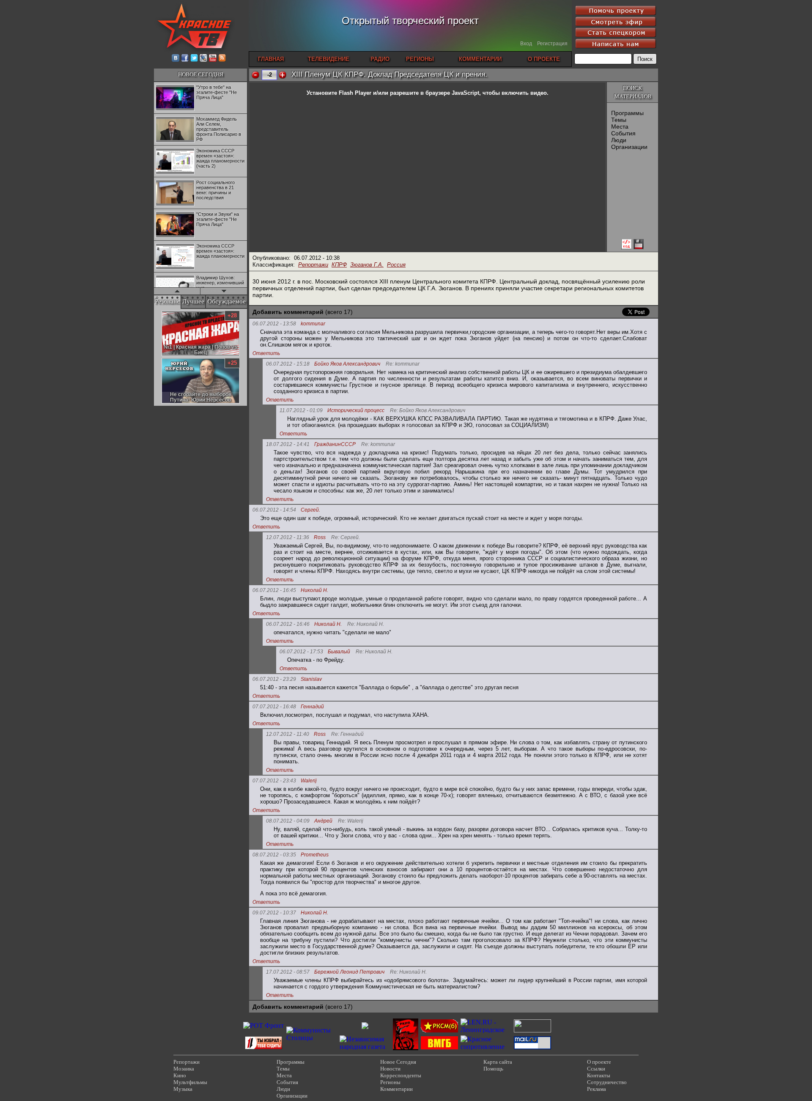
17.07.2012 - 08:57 (288, 972)
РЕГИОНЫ (420, 59)
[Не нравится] (255, 75)
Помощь (493, 1068)
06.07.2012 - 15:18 (288, 364)
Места (619, 126)
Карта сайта (497, 1062)
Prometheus (315, 855)
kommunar (313, 324)
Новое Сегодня (398, 1062)
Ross (320, 537)
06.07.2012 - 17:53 (301, 652)
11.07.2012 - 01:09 (301, 410)
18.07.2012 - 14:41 (288, 444)
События (623, 133)
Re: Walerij (350, 821)
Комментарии (396, 1089)
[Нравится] (282, 75)
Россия (396, 264)
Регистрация (552, 44)
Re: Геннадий (347, 734)
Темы (618, 119)
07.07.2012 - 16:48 (274, 707)
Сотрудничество (607, 1082)
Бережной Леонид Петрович (349, 972)
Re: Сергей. (345, 537)
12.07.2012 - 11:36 (287, 537)
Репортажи (313, 264)
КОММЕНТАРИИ (480, 59)
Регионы (390, 1082)
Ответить (266, 353)
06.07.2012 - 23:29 (274, 679)
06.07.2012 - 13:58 (274, 324)
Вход (526, 44)
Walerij (309, 781)
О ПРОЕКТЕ (544, 59)
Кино (179, 1075)
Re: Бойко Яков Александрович (427, 410)
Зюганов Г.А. (367, 264)
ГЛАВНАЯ (271, 59)
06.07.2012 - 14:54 (274, 510)
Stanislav (311, 679)
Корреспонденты (400, 1075)
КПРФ (339, 264)
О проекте (599, 1062)
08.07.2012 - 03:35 (274, 855)
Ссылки (596, 1068)
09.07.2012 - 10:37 (274, 913)
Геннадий (312, 707)
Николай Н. (314, 590)
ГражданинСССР (335, 444)
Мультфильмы (190, 1082)
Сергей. (310, 510)
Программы (627, 113)
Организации (629, 146)
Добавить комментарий (288, 311)
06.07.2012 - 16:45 (274, 590)
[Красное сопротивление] (486, 1046)
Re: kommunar (403, 364)
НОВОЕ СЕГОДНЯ (200, 74)
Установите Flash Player (339, 93)
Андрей (323, 821)
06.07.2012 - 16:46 (288, 624)
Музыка (182, 1089)
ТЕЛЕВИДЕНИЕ (328, 59)
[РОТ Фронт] (263, 1025)
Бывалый (339, 652)
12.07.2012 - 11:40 (287, 734)
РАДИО (380, 59)
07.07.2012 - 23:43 (274, 781)
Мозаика (183, 1068)
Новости (390, 1068)
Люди (618, 140)
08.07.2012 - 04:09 (288, 821)
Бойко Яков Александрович (347, 364)
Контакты (598, 1075)
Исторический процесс (355, 410)
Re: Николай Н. (365, 624)
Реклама (596, 1089)
